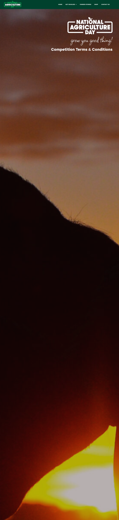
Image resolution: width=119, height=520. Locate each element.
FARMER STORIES (85, 4)
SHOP (96, 4)
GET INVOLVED (70, 4)
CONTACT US (105, 4)
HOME (60, 4)
